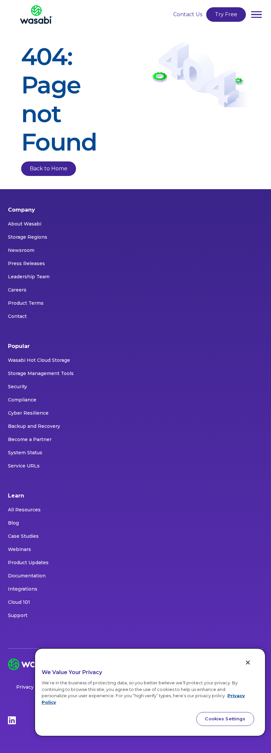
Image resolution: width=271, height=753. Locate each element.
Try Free (226, 14)
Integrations (22, 589)
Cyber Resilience (28, 413)
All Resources (24, 510)
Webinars (19, 549)
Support (17, 615)
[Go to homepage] (36, 14)
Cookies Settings (225, 718)
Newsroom (21, 250)
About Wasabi (24, 224)
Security (17, 387)
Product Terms (26, 303)
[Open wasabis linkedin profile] (12, 720)
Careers (17, 290)
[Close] (248, 662)
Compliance (22, 400)
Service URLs (24, 466)
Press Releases (26, 263)
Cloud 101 (19, 602)
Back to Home (48, 168)
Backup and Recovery (34, 426)
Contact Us (187, 14)
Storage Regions (27, 237)
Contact (17, 316)
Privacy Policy (33, 687)
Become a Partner (30, 439)
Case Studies (23, 536)
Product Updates (28, 562)
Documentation (27, 576)
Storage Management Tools (41, 373)
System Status (25, 453)
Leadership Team (29, 277)
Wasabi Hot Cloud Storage (39, 360)
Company (21, 210)
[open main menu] (256, 14)
